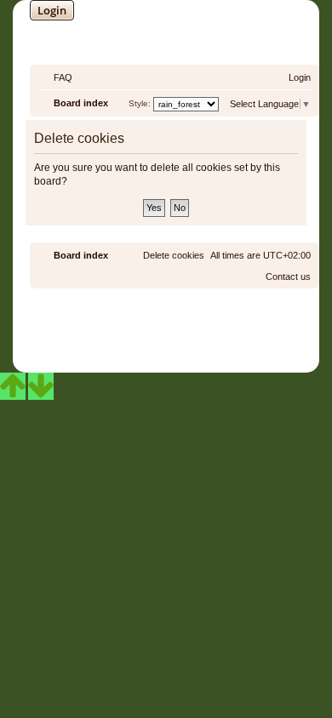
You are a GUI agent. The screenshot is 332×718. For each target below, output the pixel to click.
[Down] (41, 386)
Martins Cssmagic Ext (211, 335)
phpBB (121, 323)
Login (51, 10)
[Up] (13, 386)
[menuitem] (55, 77)
